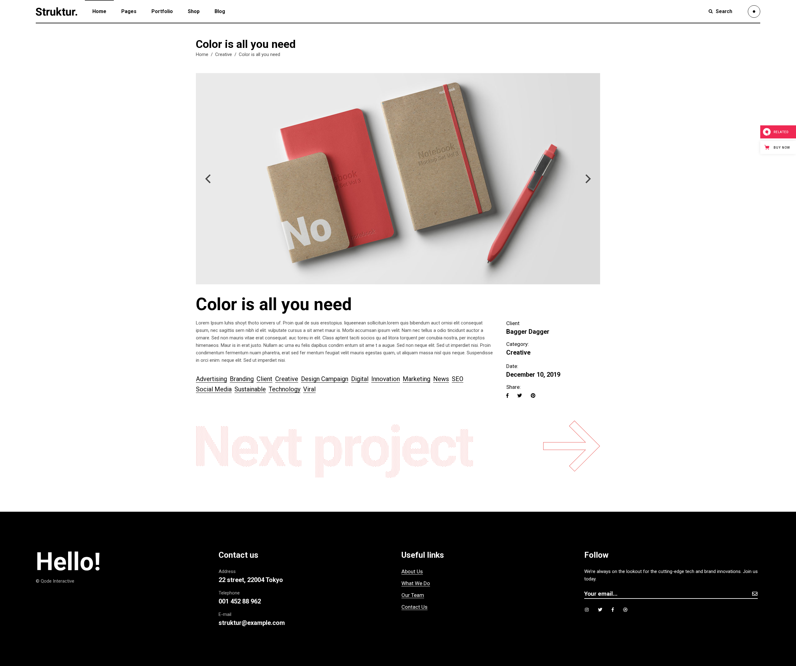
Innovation (385, 379)
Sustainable (250, 389)
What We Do (415, 583)
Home (202, 54)
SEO (457, 379)
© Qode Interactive (55, 581)
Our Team (412, 595)
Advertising (211, 379)
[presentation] (208, 179)
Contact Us (414, 607)
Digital (359, 379)
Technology (284, 389)
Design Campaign (324, 379)
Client (264, 379)
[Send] (755, 593)
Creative (223, 54)
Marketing (416, 379)
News (441, 379)
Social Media (214, 389)
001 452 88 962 (240, 601)
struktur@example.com (252, 622)
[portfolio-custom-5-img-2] (398, 178)
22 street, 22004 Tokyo (251, 580)
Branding (242, 379)
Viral (309, 389)
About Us (412, 571)
